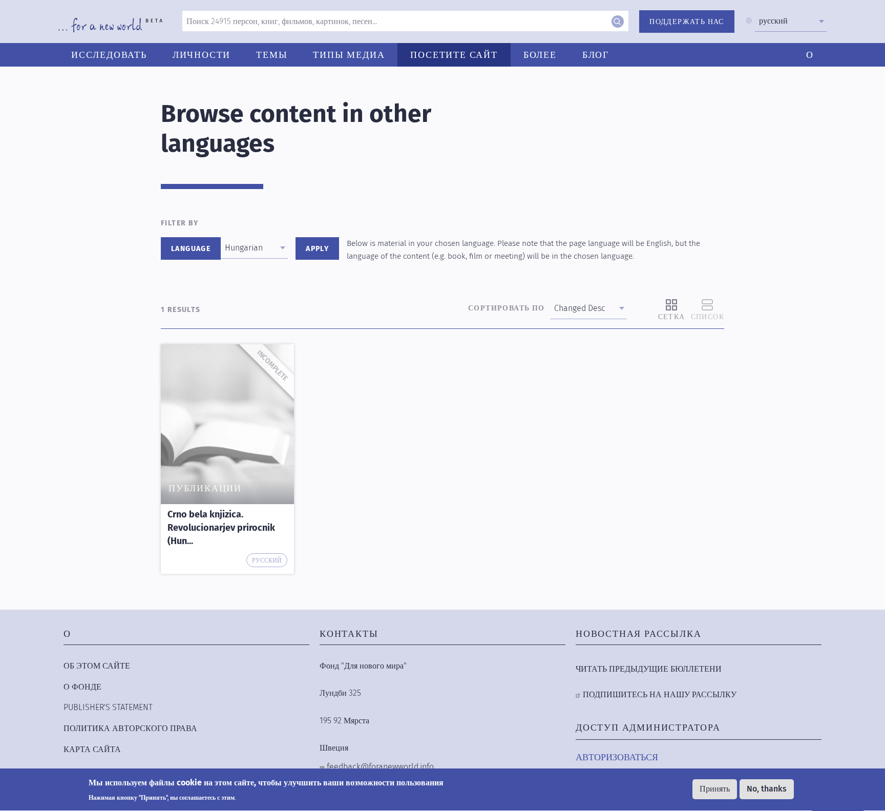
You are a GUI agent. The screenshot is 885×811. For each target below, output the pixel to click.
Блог (595, 54)
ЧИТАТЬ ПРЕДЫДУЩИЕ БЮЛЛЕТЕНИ (649, 669)
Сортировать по (506, 308)
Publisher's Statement (108, 707)
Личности (201, 54)
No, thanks (767, 789)
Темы (271, 54)
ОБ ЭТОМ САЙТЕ (97, 666)
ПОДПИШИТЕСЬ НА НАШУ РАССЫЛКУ (659, 694)
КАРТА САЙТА (92, 749)
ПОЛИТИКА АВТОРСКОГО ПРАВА (130, 728)
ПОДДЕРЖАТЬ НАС (686, 21)
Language (190, 248)
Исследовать (109, 54)
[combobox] (791, 21)
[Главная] (110, 25)
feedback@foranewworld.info (380, 767)
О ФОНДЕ (82, 687)
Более (540, 54)
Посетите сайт (453, 54)
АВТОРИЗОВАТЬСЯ (617, 757)
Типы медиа (349, 54)
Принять (715, 789)
